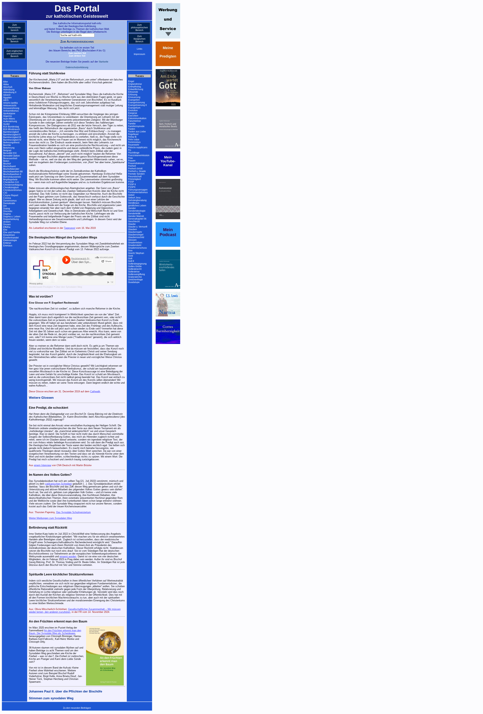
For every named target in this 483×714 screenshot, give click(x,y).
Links (139, 49)
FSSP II (132, 184)
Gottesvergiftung (136, 274)
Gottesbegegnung (137, 263)
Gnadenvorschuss (137, 248)
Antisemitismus (11, 110)
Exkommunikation (137, 118)
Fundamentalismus (138, 192)
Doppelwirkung (11, 219)
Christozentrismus (12, 190)
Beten (6, 161)
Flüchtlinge (133, 152)
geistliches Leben (137, 205)
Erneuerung (134, 97)
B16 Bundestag (11, 126)
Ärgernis (7, 116)
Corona (7, 198)
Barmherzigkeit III (12, 137)
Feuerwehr (133, 144)
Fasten (131, 129)
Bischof (7, 163)
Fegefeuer (133, 134)
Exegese (132, 113)
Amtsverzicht (9, 105)
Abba (6, 84)
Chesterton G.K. (11, 182)
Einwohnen (9, 235)
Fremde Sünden (136, 174)
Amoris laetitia (10, 103)
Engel (131, 81)
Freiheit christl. (135, 168)
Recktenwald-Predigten (41, 287)
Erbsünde (133, 92)
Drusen (7, 224)
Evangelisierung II (137, 105)
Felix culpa (133, 139)
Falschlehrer (134, 121)
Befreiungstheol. (11, 142)
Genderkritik (134, 213)
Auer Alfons (9, 118)
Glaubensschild (136, 237)
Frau (130, 158)
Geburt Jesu (134, 197)
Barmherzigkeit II (11, 134)
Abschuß (7, 87)
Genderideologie (136, 211)
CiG (5, 192)
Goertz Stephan (136, 253)
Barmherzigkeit (11, 132)
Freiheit (132, 166)
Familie (132, 123)
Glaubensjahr (135, 232)
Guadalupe (134, 282)
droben (7, 222)
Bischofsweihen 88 (13, 171)
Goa (130, 250)
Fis (129, 150)
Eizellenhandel (11, 237)
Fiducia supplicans (137, 147)
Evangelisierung (136, 102)
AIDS (5, 100)
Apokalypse (9, 113)
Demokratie (9, 203)
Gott (130, 258)
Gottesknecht (135, 269)
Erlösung (132, 94)
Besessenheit (10, 158)
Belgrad (7, 150)
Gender (132, 208)
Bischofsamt (9, 166)
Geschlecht (134, 221)
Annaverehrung (11, 108)
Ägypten (7, 97)
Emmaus (7, 245)
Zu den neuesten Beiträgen (77, 708)
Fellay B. (132, 137)
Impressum (139, 54)
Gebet (131, 195)
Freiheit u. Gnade (137, 171)
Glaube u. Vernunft (137, 226)
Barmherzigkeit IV (12, 140)
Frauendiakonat (136, 163)
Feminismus (134, 142)
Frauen (131, 160)
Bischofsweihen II (12, 174)
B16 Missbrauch (11, 129)
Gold (130, 255)
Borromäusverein (12, 177)
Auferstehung (10, 121)
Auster (6, 124)
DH (5, 206)
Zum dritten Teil (77, 56)
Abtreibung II (9, 92)
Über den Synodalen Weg (68, 287)
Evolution (133, 110)
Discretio (7, 211)
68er (5, 81)
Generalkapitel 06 (137, 218)
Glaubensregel (135, 234)
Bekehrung (9, 148)
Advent (6, 95)
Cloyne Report (10, 195)
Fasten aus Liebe (137, 131)
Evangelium (134, 107)
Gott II (131, 261)
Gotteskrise (134, 271)
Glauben (132, 229)
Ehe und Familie (11, 232)
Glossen (132, 240)
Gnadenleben (135, 242)
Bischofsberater (11, 169)
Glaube (132, 224)
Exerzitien (133, 115)
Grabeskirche (135, 277)
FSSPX (131, 187)
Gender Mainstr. (136, 216)
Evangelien (134, 100)
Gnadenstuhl (134, 245)
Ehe (5, 229)
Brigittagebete (10, 179)
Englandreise (135, 84)
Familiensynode (136, 126)
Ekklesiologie (10, 240)
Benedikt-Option (11, 155)
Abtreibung (9, 89)
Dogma (7, 214)
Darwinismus (10, 200)
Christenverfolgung (13, 185)
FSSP (131, 181)
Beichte (7, 145)
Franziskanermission (138, 155)
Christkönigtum (11, 187)
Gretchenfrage (135, 279)
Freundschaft (135, 176)
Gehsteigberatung (137, 200)
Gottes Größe (135, 266)
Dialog (6, 208)
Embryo (7, 243)
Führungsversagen (138, 189)
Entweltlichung (135, 89)
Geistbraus (133, 203)
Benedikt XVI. (10, 153)
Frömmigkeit (134, 179)
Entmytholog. (135, 86)
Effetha (6, 227)
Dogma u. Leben (11, 216)
